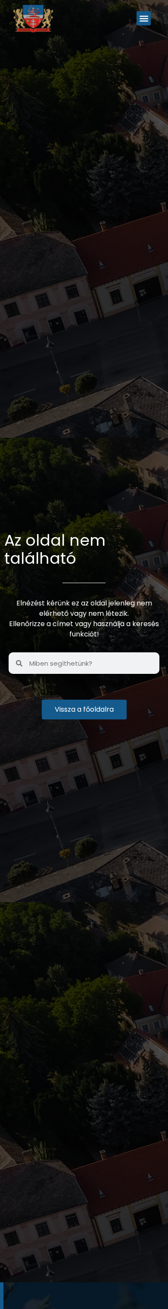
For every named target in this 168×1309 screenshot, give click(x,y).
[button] (144, 18)
